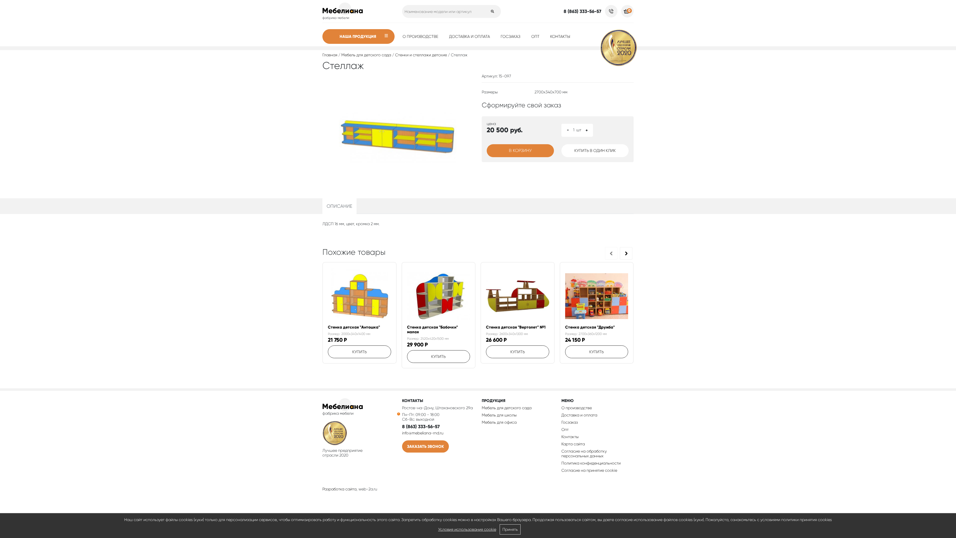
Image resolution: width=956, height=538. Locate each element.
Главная (329, 55)
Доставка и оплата (469, 36)
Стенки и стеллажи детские (421, 55)
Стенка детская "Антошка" (354, 327)
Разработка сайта (339, 489)
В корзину (520, 150)
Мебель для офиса (499, 422)
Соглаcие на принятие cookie (589, 470)
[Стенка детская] (359, 296)
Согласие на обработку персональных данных (584, 453)
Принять (510, 529)
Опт (535, 36)
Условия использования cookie (467, 529)
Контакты (560, 36)
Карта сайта (573, 444)
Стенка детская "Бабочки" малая (432, 329)
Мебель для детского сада (366, 55)
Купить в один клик (595, 150)
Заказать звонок (425, 446)
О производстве (420, 36)
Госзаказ (510, 36)
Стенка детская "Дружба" (590, 327)
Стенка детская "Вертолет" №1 (515, 327)
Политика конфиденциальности (591, 463)
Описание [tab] (339, 206)
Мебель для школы (499, 415)
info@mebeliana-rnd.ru (422, 433)
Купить (359, 351)
